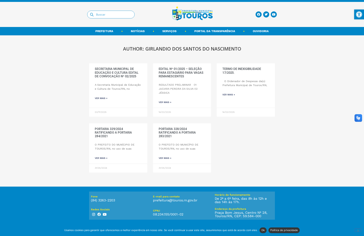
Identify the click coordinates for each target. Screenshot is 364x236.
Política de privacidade (284, 230)
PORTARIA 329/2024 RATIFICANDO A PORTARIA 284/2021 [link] (113, 132)
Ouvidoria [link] (261, 31)
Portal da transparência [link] (214, 31)
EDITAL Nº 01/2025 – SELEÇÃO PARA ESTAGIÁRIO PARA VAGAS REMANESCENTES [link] (181, 72)
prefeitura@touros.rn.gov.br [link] (175, 200)
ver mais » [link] (101, 98)
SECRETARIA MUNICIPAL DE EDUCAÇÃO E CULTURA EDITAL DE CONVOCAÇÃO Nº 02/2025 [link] (117, 72)
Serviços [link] (169, 31)
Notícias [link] (138, 31)
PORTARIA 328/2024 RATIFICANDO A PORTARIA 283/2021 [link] (177, 132)
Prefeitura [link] (104, 31)
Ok (263, 230)
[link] (359, 14)
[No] (358, 230)
